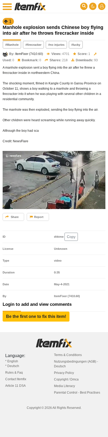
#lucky (75, 44)
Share (14, 216)
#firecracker (33, 44)
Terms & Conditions (68, 355)
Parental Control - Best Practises (77, 392)
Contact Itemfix (15, 379)
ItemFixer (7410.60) (29, 54)
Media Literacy (64, 386)
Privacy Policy (64, 373)
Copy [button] (71, 237)
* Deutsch (12, 366)
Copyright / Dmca (66, 379)
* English (11, 361)
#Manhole (12, 44)
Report (39, 216)
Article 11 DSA (15, 386)
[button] (36, 317)
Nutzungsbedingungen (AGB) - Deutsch (76, 364)
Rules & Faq (14, 372)
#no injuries (56, 44)
